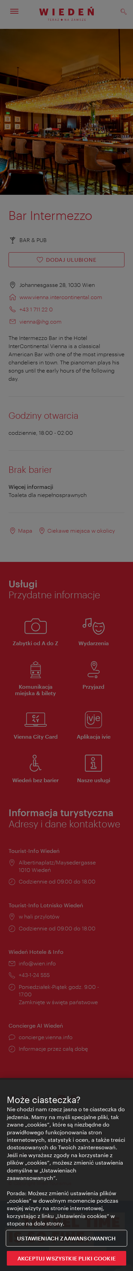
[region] (66, 1174)
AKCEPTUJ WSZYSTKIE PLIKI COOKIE (66, 1258)
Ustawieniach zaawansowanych (66, 1238)
